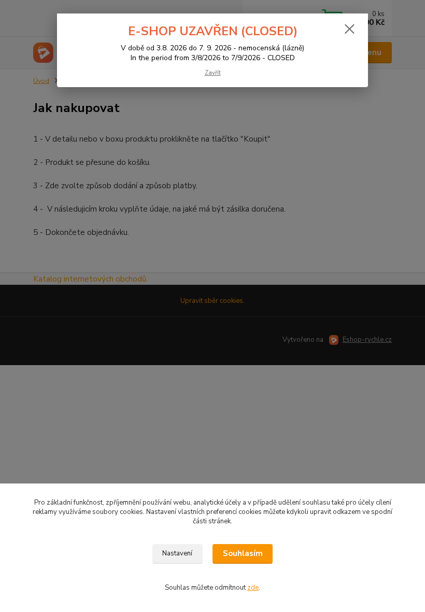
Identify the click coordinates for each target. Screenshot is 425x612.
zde (253, 587)
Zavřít (213, 73)
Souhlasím (243, 553)
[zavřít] (349, 29)
